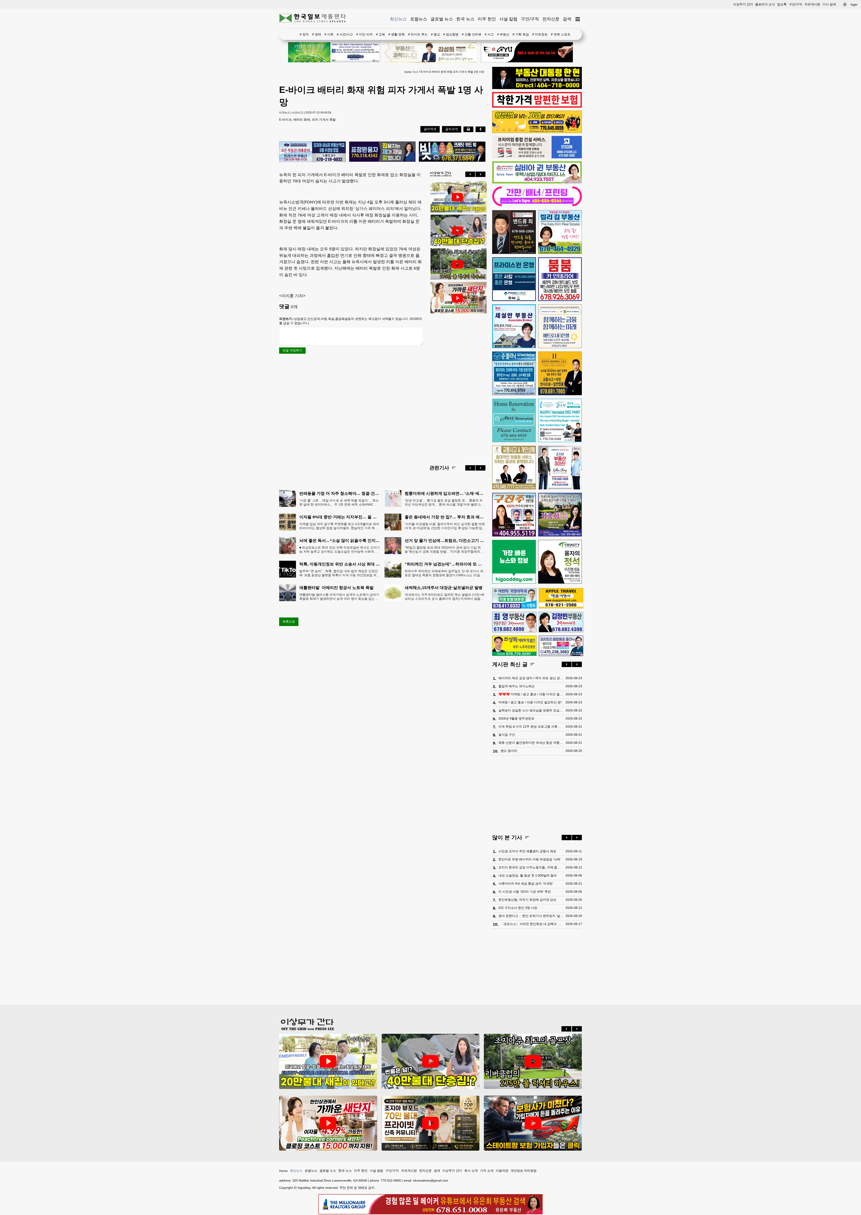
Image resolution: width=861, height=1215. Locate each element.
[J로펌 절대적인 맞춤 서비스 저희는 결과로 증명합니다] (514, 467)
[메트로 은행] (560, 326)
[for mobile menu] (578, 19)
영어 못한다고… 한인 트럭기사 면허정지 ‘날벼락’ (530, 916)
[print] (468, 129)
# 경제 (316, 34)
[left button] (470, 174)
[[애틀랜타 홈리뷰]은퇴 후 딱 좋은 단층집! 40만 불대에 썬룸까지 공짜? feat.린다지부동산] (457, 230)
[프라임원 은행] (514, 279)
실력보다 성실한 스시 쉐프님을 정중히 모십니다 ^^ (530, 710)
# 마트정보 (540, 34)
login (854, 4)
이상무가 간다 (743, 4)
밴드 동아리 (509, 751)
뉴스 (416, 71)
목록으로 (289, 621)
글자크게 (451, 129)
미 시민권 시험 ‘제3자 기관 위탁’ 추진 (524, 891)
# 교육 (380, 34)
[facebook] (480, 129)
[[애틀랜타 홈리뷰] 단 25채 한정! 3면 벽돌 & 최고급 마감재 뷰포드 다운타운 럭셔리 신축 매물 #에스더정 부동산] (431, 1123)
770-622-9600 (391, 1180)
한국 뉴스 (465, 19)
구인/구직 (795, 4)
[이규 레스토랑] (527, 52)
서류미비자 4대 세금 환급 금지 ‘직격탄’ (525, 883)
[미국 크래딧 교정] (452, 152)
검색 (567, 19)
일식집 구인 (506, 734)
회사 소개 (471, 1170)
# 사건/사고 (345, 34)
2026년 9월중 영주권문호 (516, 718)
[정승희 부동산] (560, 515)
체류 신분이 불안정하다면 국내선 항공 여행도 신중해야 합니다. (530, 742)
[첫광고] (334, 52)
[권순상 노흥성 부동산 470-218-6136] (312, 152)
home (407, 72)
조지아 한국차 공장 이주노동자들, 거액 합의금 (530, 867)
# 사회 (328, 34)
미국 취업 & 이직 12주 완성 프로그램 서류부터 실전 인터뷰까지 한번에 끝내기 (530, 726)
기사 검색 (829, 4)
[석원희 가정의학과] (514, 598)
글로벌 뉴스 (441, 19)
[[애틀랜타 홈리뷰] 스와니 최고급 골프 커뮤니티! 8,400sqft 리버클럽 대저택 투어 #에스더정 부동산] (457, 264)
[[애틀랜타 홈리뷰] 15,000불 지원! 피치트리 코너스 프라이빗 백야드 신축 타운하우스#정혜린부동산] (457, 298)
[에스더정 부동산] (560, 467)
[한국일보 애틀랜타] (312, 19)
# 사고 (489, 34)
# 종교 (435, 34)
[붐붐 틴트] (560, 279)
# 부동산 (503, 34)
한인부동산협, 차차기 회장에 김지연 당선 (527, 899)
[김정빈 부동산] (561, 622)
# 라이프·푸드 (418, 34)
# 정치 (304, 34)
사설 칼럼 (508, 19)
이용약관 (502, 1170)
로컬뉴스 (418, 19)
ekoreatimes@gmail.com (430, 1180)
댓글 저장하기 (292, 350)
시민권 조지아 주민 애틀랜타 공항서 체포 (527, 851)
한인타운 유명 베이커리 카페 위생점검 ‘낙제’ (529, 859)
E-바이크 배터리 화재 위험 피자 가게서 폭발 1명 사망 (452, 71)
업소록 (782, 4)
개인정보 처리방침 (524, 1170)
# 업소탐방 (451, 34)
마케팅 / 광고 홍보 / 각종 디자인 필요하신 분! (530, 702)
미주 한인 (487, 19)
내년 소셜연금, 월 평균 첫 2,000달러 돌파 (527, 875)
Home (283, 1171)
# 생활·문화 (396, 34)
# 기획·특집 (521, 34)
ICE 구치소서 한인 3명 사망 (517, 908)
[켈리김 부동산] (560, 232)
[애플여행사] (561, 598)
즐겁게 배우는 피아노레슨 (516, 686)
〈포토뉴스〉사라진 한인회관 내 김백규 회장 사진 (532, 924)
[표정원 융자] (382, 152)
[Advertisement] (457, 385)
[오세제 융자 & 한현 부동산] (537, 88)
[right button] (480, 174)
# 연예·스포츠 (560, 34)
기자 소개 (487, 1170)
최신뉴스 (398, 19)
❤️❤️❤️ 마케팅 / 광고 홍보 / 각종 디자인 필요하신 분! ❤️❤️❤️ (530, 694)
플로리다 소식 (765, 4)
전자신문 (550, 19)
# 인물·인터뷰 (471, 34)
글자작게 (430, 129)
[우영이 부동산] (537, 132)
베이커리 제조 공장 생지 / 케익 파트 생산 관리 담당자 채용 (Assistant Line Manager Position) (530, 678)
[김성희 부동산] (430, 52)
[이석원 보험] (537, 106)
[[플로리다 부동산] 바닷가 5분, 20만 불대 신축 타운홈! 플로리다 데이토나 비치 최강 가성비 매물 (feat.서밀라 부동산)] (457, 197)
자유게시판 (812, 4)
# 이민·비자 (364, 34)
